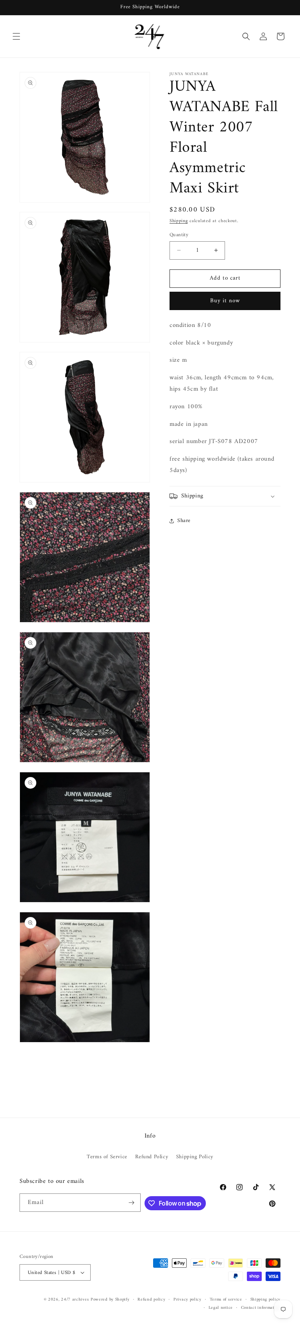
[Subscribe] (131, 1202)
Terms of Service (107, 1157)
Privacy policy (187, 1299)
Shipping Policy (194, 1157)
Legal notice (221, 1308)
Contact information (260, 1308)
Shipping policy (265, 1299)
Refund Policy (151, 1157)
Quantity (179, 235)
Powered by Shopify (110, 1299)
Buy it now (225, 301)
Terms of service (226, 1299)
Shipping (179, 221)
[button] (16, 36)
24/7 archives (75, 1299)
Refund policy (151, 1299)
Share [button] (184, 521)
